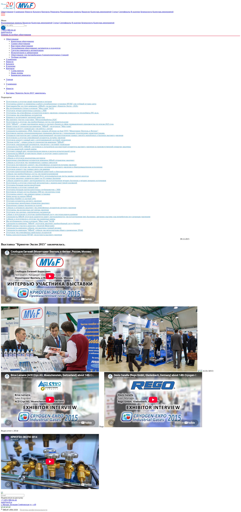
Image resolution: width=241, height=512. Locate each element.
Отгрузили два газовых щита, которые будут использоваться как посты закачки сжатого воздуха (47, 176)
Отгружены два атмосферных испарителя (24, 115)
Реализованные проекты (70, 12)
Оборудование (7, 12)
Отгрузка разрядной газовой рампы (21, 149)
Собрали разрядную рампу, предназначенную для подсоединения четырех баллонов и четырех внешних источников (56, 180)
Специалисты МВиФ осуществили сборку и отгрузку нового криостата (37, 153)
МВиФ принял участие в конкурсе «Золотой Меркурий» (30, 226)
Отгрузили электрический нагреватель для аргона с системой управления (38, 144)
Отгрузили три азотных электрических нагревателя (28, 212)
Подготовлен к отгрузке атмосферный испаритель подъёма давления (35, 138)
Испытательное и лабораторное (24, 53)
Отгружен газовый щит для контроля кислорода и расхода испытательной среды (40, 151)
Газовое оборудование (20, 44)
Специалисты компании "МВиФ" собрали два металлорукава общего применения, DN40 (44, 230)
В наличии (135, 12)
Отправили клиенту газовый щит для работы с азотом (29, 129)
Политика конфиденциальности (33, 510)
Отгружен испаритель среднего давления (24, 201)
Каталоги (37, 12)
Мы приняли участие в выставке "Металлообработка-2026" (31, 120)
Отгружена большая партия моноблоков (23, 185)
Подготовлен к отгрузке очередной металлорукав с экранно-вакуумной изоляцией (41, 183)
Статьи (115, 12)
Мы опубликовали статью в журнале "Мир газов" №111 (30, 108)
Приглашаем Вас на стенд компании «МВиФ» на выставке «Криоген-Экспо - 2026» (42, 106)
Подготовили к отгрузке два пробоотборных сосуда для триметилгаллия (37, 122)
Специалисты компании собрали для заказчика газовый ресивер (33, 228)
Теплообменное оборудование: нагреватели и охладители (36, 48)
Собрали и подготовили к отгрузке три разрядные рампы (30, 219)
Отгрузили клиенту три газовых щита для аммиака (28, 169)
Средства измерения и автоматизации (27, 50)
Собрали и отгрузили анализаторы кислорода (25, 158)
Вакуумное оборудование (22, 46)
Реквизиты (55, 12)
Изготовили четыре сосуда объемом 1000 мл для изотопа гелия (33, 192)
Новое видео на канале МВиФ (19, 196)
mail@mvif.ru (6, 32)
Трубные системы (18, 57)
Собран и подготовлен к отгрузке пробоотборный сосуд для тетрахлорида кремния (41, 214)
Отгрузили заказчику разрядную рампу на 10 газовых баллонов (33, 178)
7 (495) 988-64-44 (8, 30)
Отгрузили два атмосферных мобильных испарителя (28, 232)
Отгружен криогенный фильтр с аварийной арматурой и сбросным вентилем (39, 171)
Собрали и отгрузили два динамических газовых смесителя (31, 162)
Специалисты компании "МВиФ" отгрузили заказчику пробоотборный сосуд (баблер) (43, 223)
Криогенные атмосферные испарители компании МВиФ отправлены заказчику (40, 160)
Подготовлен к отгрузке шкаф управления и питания (29, 101)
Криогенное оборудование (22, 41)
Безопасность (146, 12)
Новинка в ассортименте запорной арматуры (25, 117)
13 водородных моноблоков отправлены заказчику (28, 203)
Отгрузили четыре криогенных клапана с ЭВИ (26, 110)
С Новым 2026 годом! (15, 156)
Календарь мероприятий (101, 12)
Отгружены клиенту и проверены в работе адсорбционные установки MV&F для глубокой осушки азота (51, 104)
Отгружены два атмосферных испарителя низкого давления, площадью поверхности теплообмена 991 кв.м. (52, 113)
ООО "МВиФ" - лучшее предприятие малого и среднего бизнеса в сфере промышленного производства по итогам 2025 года (59, 124)
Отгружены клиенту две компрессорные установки (28, 194)
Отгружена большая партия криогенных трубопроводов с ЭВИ (33, 190)
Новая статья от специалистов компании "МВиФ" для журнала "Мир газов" (38, 126)
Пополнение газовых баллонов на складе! (24, 205)
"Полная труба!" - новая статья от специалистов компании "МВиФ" (35, 142)
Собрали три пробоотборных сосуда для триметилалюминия (32, 174)
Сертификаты (124, 12)
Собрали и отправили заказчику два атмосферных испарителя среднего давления (41, 208)
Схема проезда (17, 71)
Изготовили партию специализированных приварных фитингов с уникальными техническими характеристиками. (55, 133)
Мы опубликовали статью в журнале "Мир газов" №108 (30, 221)
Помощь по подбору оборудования (16, 34)
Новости (28, 12)
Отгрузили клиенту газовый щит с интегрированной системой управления (38, 140)
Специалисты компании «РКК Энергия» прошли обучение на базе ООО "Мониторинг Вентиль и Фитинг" (52, 131)
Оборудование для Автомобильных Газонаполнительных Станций (40, 55)
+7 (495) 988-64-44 (9, 500)
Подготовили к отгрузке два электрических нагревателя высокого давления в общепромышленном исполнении (54, 167)
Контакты (45, 12)
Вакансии (86, 12)
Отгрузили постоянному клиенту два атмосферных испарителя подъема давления (41, 165)
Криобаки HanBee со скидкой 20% (21, 199)
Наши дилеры (17, 73)
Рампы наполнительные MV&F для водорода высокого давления (34, 235)
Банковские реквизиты (21, 75)
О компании (19, 12)
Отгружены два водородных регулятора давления (27, 210)
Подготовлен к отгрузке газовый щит (22, 187)
